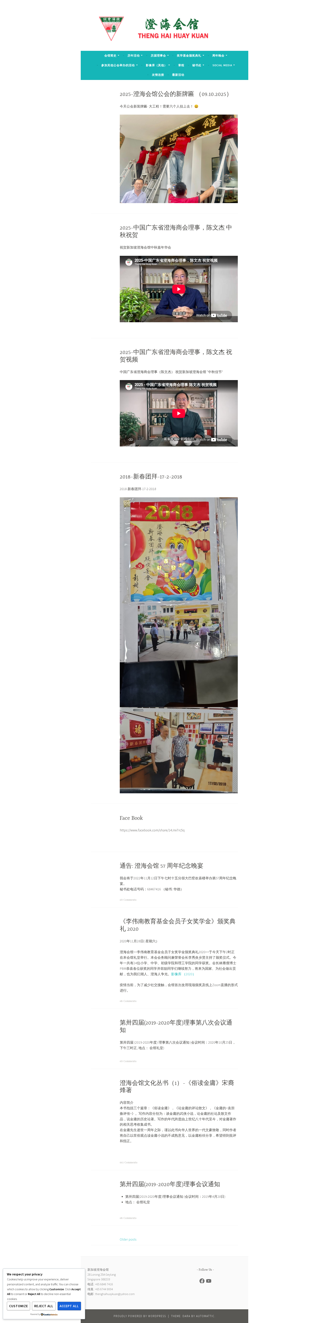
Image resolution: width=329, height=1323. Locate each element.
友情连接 (158, 75)
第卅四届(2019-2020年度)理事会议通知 (170, 1185)
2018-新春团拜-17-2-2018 (151, 477)
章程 (181, 65)
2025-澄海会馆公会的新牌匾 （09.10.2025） (176, 95)
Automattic (205, 1316)
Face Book (131, 818)
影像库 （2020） (183, 974)
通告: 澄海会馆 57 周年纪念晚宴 (161, 866)
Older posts (128, 1239)
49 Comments (128, 899)
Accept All (69, 1306)
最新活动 (178, 75)
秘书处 (196, 65)
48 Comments (128, 1001)
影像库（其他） (156, 65)
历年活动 (134, 55)
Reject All (43, 1306)
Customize (18, 1306)
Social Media (222, 65)
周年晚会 (218, 55)
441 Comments (128, 1162)
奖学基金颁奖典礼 (189, 55)
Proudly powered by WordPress (140, 1316)
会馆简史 (110, 55)
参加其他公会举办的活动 (118, 65)
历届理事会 (158, 55)
